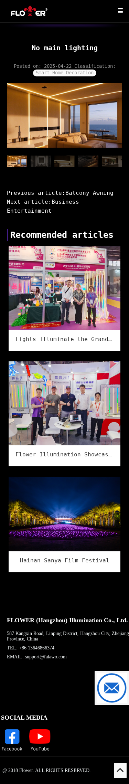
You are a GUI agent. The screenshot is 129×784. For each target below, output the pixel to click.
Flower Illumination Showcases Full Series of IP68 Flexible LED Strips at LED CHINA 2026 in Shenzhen (64, 454)
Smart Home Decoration (65, 72)
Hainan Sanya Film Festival (64, 560)
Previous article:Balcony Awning (60, 193)
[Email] (112, 688)
